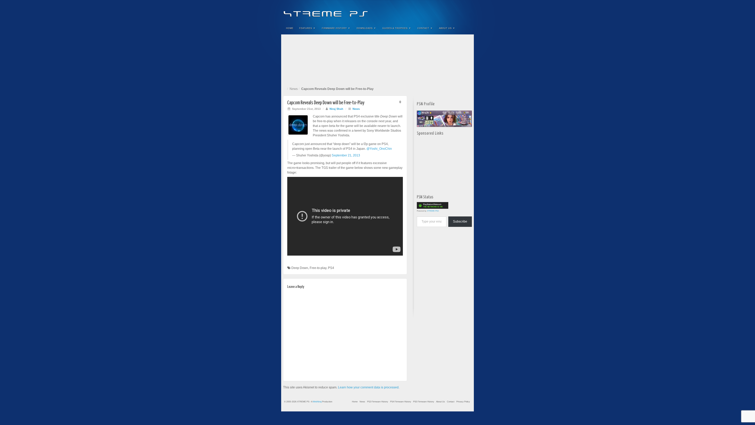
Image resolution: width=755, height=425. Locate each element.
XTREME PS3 (433, 211)
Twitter (457, 11)
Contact (423, 28)
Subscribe (460, 221)
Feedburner (447, 11)
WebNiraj (317, 401)
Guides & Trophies (395, 28)
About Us (445, 28)
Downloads (365, 28)
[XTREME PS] (377, 11)
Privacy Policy (463, 401)
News (294, 89)
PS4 (331, 268)
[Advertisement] (377, 59)
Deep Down (299, 268)
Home (289, 28)
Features (305, 28)
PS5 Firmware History (423, 401)
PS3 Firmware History (377, 401)
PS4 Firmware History (400, 401)
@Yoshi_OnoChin (379, 148)
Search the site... (468, 28)
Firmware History (334, 28)
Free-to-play (318, 268)
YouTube (462, 11)
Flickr (452, 11)
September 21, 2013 (346, 155)
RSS (468, 11)
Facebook (441, 11)
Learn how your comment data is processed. (368, 387)
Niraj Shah (336, 108)
